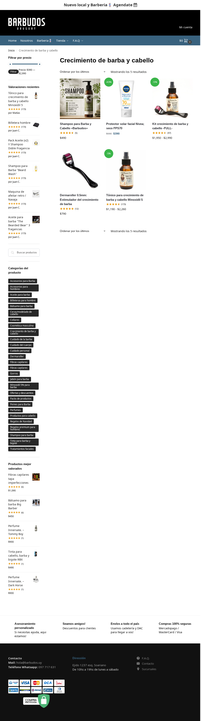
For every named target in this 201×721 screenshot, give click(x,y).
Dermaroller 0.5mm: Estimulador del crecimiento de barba (79, 199)
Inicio (11, 50)
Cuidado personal (19, 350)
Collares (14, 320)
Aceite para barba (20, 294)
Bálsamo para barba (21, 306)
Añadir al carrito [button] (80, 146)
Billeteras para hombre (23, 300)
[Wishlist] (94, 84)
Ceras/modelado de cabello (21, 313)
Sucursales (149, 669)
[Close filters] (41, 58)
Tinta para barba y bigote (20, 442)
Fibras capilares (18, 362)
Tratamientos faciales (22, 449)
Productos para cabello (22, 415)
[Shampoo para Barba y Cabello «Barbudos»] (80, 99)
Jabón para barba (19, 379)
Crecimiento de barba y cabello (23, 332)
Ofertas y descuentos (21, 393)
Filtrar (13, 71)
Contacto (148, 663)
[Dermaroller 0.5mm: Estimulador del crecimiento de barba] (80, 170)
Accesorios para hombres (19, 288)
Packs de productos (20, 398)
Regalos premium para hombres (22, 428)
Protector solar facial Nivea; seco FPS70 (125, 126)
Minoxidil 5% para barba (20, 386)
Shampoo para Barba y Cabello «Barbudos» (75, 126)
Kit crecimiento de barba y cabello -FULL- (170, 126)
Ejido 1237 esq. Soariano (89, 665)
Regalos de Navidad (21, 421)
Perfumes (15, 410)
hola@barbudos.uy (29, 662)
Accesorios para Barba (22, 281)
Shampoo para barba (21, 435)
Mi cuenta (185, 27)
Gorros (14, 373)
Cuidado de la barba (21, 339)
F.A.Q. (146, 658)
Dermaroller (17, 356)
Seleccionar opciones (172, 146)
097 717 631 (47, 667)
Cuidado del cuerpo (20, 345)
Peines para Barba (20, 404)
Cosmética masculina (22, 325)
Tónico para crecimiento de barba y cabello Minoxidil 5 (124, 197)
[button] (186, 40)
